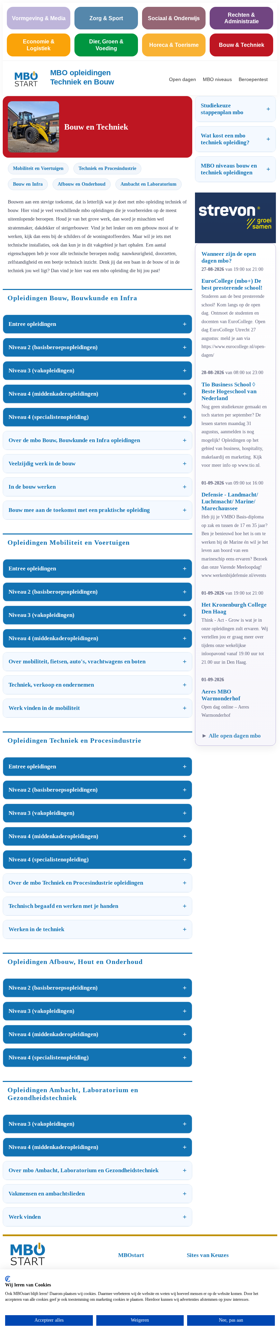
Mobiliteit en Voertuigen (38, 168)
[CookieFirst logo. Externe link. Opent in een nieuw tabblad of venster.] (7, 1279)
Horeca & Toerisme (174, 45)
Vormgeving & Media (39, 18)
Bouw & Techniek (241, 45)
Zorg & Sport (106, 18)
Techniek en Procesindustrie (107, 168)
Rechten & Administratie (241, 18)
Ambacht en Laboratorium (149, 184)
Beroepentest (253, 79)
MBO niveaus (217, 79)
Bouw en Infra (28, 184)
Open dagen (182, 79)
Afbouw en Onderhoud (82, 184)
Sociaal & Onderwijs (174, 18)
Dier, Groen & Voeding (106, 45)
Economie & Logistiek (39, 45)
